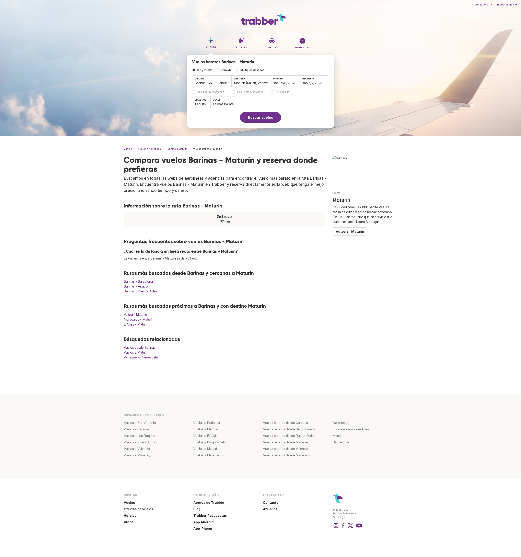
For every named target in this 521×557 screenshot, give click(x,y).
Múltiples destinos (252, 70)
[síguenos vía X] (350, 528)
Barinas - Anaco (136, 286)
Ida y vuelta (204, 70)
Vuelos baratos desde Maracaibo (287, 455)
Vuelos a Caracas (137, 429)
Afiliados (270, 509)
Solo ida (226, 70)
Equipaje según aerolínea (351, 429)
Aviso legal (339, 517)
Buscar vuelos (260, 117)
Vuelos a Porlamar (206, 423)
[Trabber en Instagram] (336, 528)
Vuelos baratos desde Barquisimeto (289, 429)
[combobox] (212, 81)
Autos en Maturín (350, 231)
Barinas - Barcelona (138, 281)
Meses (337, 436)
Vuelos (129, 503)
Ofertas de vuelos (138, 509)
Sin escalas (282, 92)
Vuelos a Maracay (137, 455)
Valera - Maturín (135, 315)
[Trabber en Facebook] (343, 528)
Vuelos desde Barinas (139, 347)
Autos (129, 522)
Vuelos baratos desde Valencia (285, 449)
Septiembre (341, 442)
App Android (203, 522)
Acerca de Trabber (208, 503)
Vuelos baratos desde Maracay (286, 442)
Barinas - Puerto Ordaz (141, 291)
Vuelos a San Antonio (140, 423)
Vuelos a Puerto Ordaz (140, 442)
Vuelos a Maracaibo (208, 455)
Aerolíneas (340, 423)
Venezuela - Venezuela (141, 357)
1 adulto (200, 104)
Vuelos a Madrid (205, 449)
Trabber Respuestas (210, 516)
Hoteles (130, 516)
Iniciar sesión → (506, 4)
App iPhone (202, 529)
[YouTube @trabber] (358, 528)
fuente (336, 192)
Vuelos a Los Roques (139, 436)
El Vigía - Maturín (136, 324)
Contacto (270, 503)
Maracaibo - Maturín (138, 319)
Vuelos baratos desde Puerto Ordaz (289, 436)
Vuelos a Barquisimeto (209, 442)
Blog (196, 509)
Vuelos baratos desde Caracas (285, 423)
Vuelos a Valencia (137, 449)
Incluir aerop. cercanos (210, 92)
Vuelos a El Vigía (205, 436)
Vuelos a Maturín (136, 352)
